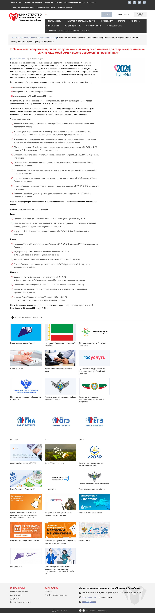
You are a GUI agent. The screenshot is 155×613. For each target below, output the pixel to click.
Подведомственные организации (38, 2)
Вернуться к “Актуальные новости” (28, 317)
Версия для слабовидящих (96, 611)
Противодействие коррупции (22, 7)
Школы (58, 2)
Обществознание (65, 7)
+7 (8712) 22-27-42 (89, 597)
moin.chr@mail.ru (89, 602)
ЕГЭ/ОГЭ (121, 21)
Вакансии (91, 2)
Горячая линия (94, 26)
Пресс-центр (107, 21)
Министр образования (19, 591)
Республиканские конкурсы (56, 595)
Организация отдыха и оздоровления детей (68, 31)
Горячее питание (114, 26)
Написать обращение (46, 7)
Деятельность (54, 21)
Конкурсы (135, 21)
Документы (53, 26)
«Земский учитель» (72, 26)
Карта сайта (62, 611)
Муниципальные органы (74, 2)
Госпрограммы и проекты (20, 602)
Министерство (16, 2)
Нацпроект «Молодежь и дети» (81, 21)
